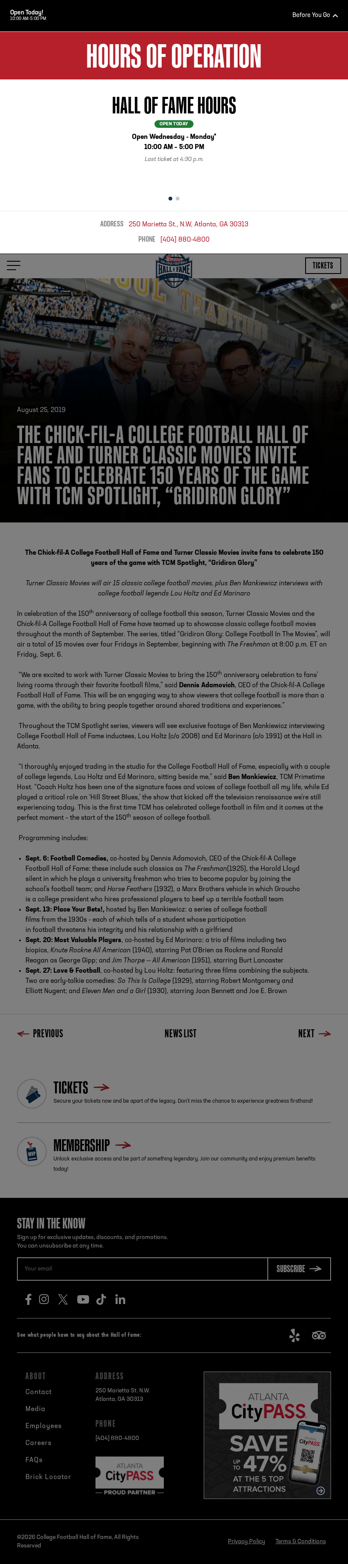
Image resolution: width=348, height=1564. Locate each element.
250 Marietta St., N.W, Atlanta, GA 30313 (188, 224)
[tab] (170, 199)
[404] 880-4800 (185, 240)
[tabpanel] (174, 134)
